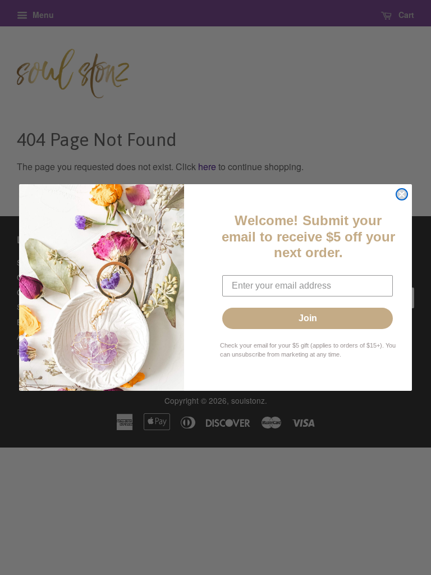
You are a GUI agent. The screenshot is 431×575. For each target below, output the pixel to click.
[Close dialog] (401, 194)
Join (308, 318)
